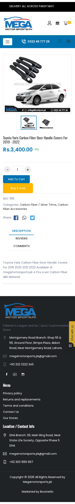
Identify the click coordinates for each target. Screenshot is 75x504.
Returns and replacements (21, 399)
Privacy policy (12, 393)
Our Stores (10, 418)
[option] (29, 123)
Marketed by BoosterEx (37, 492)
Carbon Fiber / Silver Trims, (38, 205)
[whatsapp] (24, 217)
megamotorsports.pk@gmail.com (33, 356)
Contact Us (11, 412)
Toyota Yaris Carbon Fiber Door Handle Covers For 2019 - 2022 (35, 140)
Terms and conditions (18, 406)
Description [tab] (21, 231)
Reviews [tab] (21, 238)
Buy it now (18, 188)
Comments (21, 246)
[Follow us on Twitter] (32, 217)
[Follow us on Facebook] (16, 217)
